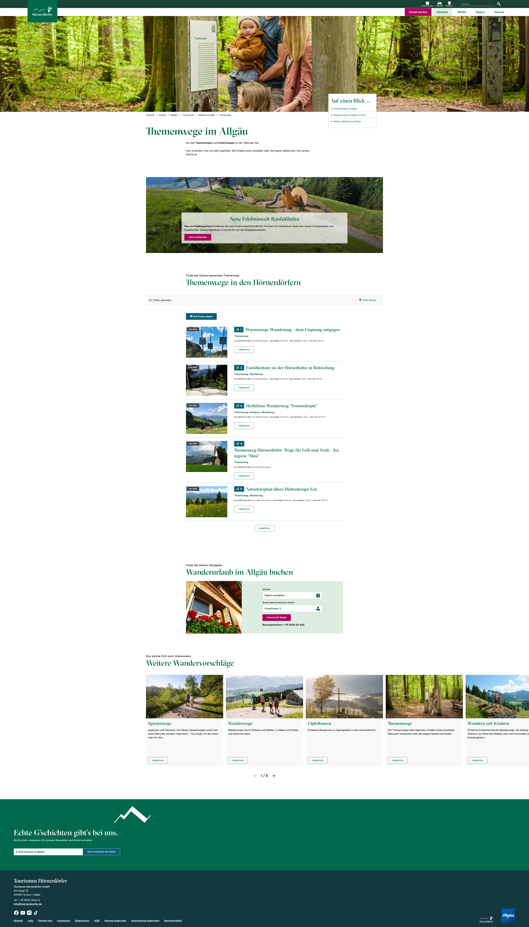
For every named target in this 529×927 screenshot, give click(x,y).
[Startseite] (486, 919)
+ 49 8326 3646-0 (29, 900)
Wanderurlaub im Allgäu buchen (349, 115)
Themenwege (225, 115)
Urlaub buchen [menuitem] (418, 12)
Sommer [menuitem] (442, 12)
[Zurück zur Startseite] (42, 11)
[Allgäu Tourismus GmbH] (508, 916)
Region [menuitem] (480, 12)
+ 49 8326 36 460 (293, 624)
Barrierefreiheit (173, 920)
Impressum (63, 920)
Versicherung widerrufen (145, 920)
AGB (96, 920)
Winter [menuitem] (462, 12)
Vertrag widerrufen (115, 920)
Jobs (30, 920)
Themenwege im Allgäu (345, 108)
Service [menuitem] (499, 12)
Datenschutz (82, 920)
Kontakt (18, 920)
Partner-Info (45, 920)
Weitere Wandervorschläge (347, 121)
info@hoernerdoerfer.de (28, 903)
